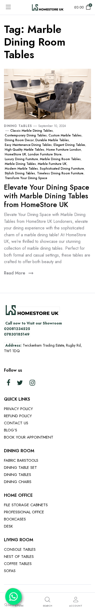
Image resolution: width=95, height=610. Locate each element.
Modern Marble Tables (21, 168)
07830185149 (17, 334)
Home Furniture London (63, 149)
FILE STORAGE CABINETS (26, 505)
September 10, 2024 (52, 126)
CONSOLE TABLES (20, 549)
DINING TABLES (17, 475)
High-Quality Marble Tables (24, 149)
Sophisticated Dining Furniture (62, 168)
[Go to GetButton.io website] (12, 604)
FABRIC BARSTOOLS (21, 460)
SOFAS (10, 571)
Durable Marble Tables (52, 140)
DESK (8, 526)
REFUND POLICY (18, 416)
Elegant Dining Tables (69, 144)
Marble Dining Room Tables (60, 159)
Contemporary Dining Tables (26, 135)
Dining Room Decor (19, 140)
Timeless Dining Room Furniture (60, 173)
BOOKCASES (15, 519)
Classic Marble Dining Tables (31, 130)
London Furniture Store (44, 154)
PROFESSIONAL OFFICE (24, 512)
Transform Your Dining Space (26, 178)
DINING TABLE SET (20, 467)
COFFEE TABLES (18, 564)
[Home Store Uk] (47, 7)
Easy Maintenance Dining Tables (28, 144)
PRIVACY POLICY (18, 409)
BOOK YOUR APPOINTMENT (28, 437)
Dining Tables (18, 126)
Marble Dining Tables (20, 163)
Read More (14, 273)
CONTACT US (16, 423)
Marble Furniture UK (52, 163)
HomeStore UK (15, 154)
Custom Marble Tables (65, 135)
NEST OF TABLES (19, 556)
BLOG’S (10, 430)
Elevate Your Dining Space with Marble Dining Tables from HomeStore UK (46, 196)
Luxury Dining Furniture (21, 159)
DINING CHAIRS (17, 482)
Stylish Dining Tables (20, 173)
